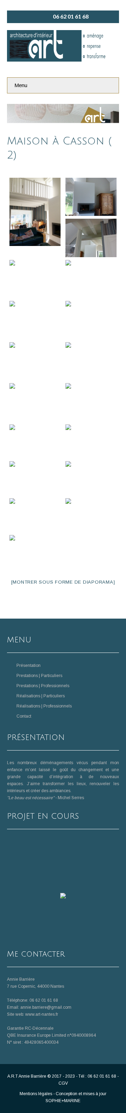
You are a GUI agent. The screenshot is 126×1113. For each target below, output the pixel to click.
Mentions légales (36, 1093)
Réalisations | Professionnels (44, 706)
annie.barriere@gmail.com (45, 1007)
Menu (20, 85)
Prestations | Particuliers (39, 675)
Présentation (28, 665)
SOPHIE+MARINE (63, 1100)
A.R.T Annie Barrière (26, 1076)
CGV (63, 1083)
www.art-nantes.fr (41, 1014)
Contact (23, 716)
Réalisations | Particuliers (40, 695)
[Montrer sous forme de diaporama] (63, 582)
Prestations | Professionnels (42, 685)
